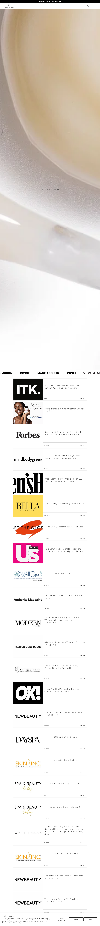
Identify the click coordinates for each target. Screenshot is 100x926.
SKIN (29, 6)
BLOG (51, 6)
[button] (83, 6)
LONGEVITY (39, 6)
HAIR (25, 6)
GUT (33, 6)
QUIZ (56, 6)
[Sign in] (91, 6)
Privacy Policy (17, 923)
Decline (90, 919)
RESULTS (46, 6)
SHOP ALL (19, 6)
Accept (76, 919)
